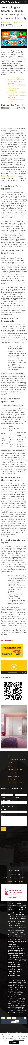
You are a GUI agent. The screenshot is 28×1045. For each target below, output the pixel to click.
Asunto (3, 809)
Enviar (3, 829)
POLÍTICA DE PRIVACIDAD (16, 783)
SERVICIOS (11, 766)
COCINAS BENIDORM (11, 2)
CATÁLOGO (11, 762)
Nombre (4, 793)
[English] (4, 640)
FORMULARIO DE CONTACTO (17, 759)
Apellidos (17, 797)
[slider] (12, 672)
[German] (8, 640)
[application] (14, 667)
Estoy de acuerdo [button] (14, 1042)
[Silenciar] (22, 673)
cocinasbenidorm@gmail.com (14, 881)
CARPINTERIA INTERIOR (15, 769)
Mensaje (4, 815)
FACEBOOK (11, 779)
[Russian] (10, 640)
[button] (14, 667)
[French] (6, 640)
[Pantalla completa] (25, 673)
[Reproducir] (3, 673)
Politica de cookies (18, 1040)
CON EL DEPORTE (13, 773)
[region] (14, 726)
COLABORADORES (13, 776)
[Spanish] (12, 640)
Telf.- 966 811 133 (20, 878)
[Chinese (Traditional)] (2, 640)
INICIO (10, 756)
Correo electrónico (7, 800)
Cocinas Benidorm (18, 22)
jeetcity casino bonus (7, 176)
